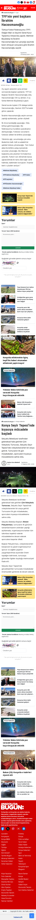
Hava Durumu (6, 898)
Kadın (20, 858)
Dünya (20, 836)
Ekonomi (4, 842)
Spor (17, 12)
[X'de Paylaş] (14, 80)
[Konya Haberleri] (18, 345)
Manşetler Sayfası (7, 879)
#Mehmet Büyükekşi (10, 170)
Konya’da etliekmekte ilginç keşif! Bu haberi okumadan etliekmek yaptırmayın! (15, 360)
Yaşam (20, 861)
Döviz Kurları (6, 884)
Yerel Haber (22, 842)
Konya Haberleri (20, 421)
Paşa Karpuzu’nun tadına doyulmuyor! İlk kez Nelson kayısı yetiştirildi (25, 289)
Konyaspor (5, 836)
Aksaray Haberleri (7, 858)
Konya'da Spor (23, 866)
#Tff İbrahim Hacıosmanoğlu (12, 184)
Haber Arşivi (22, 884)
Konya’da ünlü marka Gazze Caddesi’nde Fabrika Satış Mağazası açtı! (24, 414)
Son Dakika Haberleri (26, 890)
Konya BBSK (5, 839)
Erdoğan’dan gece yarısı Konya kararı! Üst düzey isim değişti (25, 299)
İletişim (21, 882)
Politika (21, 834)
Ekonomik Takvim (7, 893)
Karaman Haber (7, 861)
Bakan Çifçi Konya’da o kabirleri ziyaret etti (24, 403)
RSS (5, 911)
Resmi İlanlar (23, 874)
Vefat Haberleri (6, 864)
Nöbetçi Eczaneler (7, 895)
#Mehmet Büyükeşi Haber (11, 188)
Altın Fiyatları (6, 887)
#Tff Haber (26, 175)
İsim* (3, 223)
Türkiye (4, 847)
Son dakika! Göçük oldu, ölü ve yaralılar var (25, 793)
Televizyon (22, 864)
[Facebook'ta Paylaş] (9, 80)
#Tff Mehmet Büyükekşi (11, 175)
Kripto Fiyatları (6, 890)
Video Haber (22, 845)
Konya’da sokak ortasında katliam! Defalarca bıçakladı (23, 330)
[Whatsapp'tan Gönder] (20, 80)
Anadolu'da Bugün (8, 12)
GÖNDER (18, 248)
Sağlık (3, 845)
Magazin (21, 869)
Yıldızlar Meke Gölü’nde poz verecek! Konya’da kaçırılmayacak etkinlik (15, 393)
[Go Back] (31, 915)
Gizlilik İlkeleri (23, 879)
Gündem (4, 834)
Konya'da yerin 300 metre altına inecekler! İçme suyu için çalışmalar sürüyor (25, 310)
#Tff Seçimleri (7, 179)
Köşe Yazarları (6, 874)
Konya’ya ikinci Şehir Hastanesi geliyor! (24, 319)
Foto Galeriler (6, 876)
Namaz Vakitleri (7, 901)
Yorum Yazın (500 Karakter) (11, 231)
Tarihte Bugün (6, 856)
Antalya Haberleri (24, 847)
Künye (20, 876)
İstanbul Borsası (7, 882)
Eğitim (3, 850)
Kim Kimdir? (5, 853)
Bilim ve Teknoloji (24, 856)
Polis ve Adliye (23, 839)
